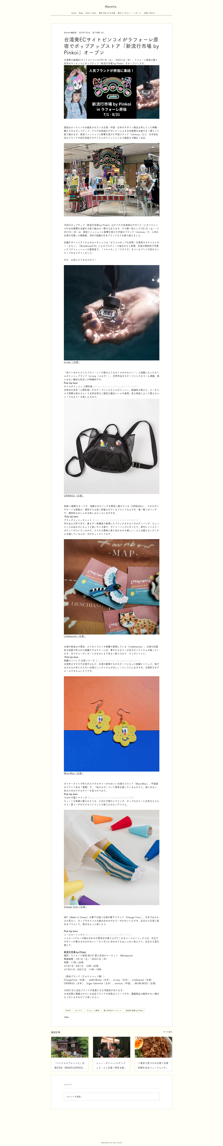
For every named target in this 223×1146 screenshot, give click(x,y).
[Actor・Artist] (91, 11)
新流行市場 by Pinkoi (134, 1010)
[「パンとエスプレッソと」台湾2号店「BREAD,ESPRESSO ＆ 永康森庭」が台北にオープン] (69, 1047)
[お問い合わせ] (149, 11)
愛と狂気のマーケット (113, 1010)
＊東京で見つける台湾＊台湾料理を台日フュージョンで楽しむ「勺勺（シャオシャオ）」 (153, 1066)
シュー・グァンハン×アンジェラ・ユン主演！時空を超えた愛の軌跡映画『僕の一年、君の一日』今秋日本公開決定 (111, 1066)
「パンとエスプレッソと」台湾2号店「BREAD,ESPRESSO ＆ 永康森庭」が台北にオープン (69, 1066)
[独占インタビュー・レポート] (129, 11)
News (66, 1017)
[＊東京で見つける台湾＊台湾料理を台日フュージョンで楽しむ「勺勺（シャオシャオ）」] (153, 1047)
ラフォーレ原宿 (93, 1010)
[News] (80, 11)
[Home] (73, 11)
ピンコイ (78, 1010)
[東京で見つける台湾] (107, 11)
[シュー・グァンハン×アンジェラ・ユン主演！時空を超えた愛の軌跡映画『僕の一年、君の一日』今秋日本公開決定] (111, 1047)
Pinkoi (68, 1010)
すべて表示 (167, 1032)
